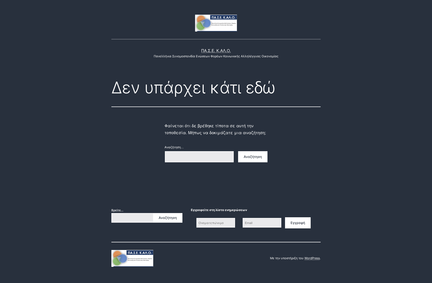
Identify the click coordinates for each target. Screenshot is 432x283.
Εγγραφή (298, 223)
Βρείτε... (117, 210)
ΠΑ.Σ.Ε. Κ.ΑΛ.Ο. (216, 50)
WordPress (312, 258)
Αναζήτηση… (174, 147)
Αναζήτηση (168, 218)
